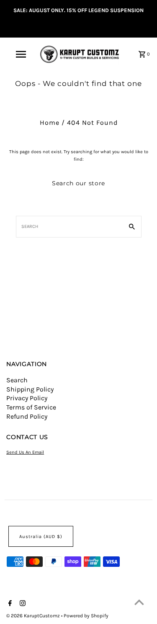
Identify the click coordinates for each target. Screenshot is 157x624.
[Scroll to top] (139, 602)
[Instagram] (22, 604)
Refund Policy (26, 416)
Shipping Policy (30, 389)
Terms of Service (31, 407)
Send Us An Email (25, 452)
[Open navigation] (20, 54)
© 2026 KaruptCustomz (33, 616)
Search (17, 380)
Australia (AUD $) (40, 536)
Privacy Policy (26, 398)
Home (49, 122)
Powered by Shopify (86, 616)
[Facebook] (9, 604)
